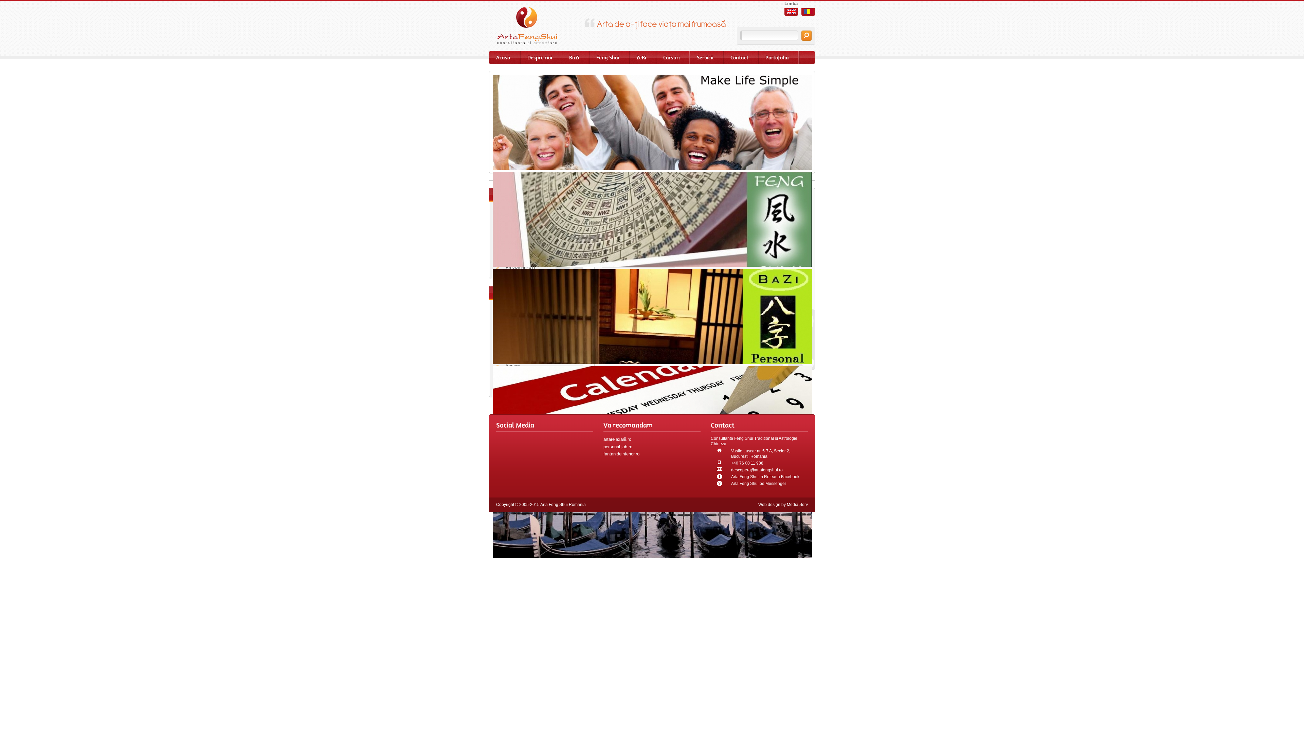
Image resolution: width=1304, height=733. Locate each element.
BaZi (574, 57)
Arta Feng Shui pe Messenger (758, 483)
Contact (739, 57)
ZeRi (641, 57)
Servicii (705, 57)
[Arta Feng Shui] (531, 25)
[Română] (808, 11)
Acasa (503, 57)
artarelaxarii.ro (617, 439)
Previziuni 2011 (521, 267)
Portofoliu (777, 57)
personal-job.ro (617, 446)
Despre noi (539, 57)
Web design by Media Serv (783, 504)
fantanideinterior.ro (621, 453)
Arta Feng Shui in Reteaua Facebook (765, 476)
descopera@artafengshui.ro (757, 470)
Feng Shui (607, 57)
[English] (791, 11)
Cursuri (671, 57)
